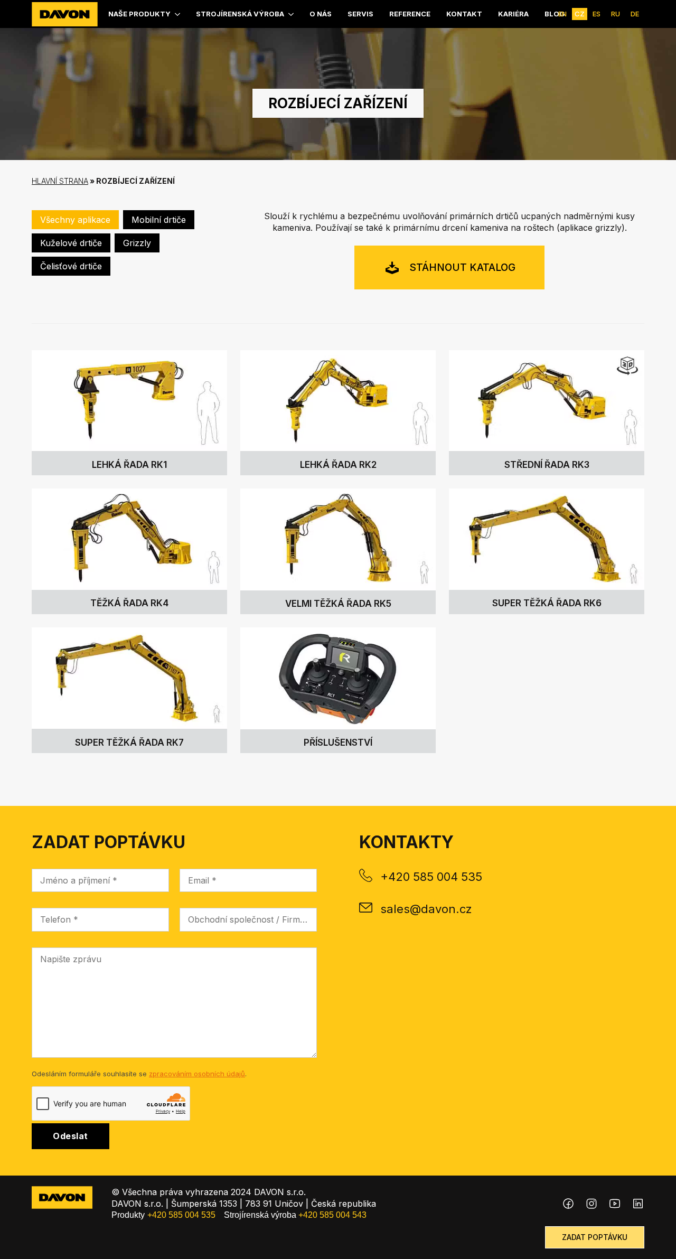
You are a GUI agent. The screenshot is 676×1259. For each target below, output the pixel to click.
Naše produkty (139, 14)
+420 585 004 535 (431, 877)
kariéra (513, 14)
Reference (409, 14)
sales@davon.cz (426, 909)
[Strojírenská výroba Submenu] (291, 14)
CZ (580, 14)
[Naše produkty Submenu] (178, 14)
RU (615, 14)
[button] (75, 219)
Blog (554, 14)
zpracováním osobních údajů (197, 1073)
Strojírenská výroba (240, 14)
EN (562, 14)
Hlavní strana (60, 180)
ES (596, 14)
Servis (360, 14)
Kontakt (464, 14)
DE (635, 14)
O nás (320, 14)
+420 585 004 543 (332, 1214)
